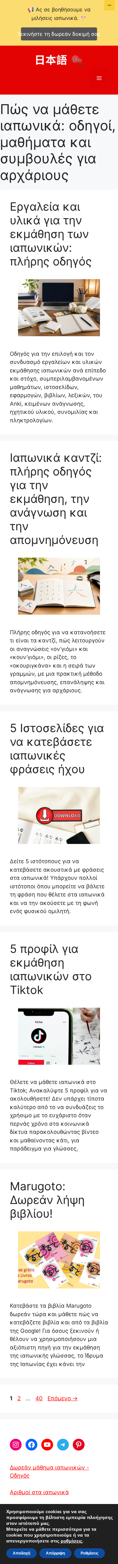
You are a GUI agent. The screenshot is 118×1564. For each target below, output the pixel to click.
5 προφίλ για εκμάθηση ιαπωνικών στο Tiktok (51, 969)
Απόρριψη (55, 1553)
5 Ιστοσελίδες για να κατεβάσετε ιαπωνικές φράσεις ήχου (57, 748)
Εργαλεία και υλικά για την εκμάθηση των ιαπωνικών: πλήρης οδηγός (51, 234)
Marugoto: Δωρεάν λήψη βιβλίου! (47, 1199)
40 (39, 1398)
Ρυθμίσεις (89, 1553)
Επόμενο (63, 1398)
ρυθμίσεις (71, 1541)
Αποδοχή (21, 1553)
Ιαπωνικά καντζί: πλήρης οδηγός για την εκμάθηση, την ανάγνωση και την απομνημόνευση (56, 499)
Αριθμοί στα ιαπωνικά (39, 1492)
